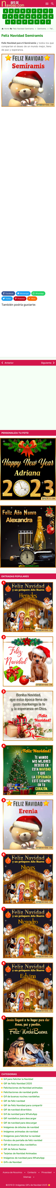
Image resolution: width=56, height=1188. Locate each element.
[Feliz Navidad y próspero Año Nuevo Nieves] (28, 879)
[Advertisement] (28, 138)
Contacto (31, 1172)
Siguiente (46, 362)
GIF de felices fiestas (15, 1149)
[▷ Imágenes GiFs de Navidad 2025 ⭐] (12, 3)
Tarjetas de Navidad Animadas (20, 1153)
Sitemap (27, 1177)
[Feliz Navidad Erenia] (28, 824)
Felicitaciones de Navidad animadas (23, 1087)
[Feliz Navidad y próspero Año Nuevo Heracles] (28, 607)
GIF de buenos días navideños (20, 1144)
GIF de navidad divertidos (18, 1109)
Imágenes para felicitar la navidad (22, 1136)
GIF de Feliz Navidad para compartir (23, 1105)
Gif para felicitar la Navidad (18, 1079)
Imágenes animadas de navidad (21, 1131)
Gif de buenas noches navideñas (22, 1096)
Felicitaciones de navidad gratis (21, 1092)
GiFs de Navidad (13, 1162)
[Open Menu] (47, 3)
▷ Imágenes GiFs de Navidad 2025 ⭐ (31, 1185)
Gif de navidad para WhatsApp (20, 1114)
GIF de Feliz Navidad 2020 (18, 1083)
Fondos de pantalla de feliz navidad (23, 1140)
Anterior (9, 362)
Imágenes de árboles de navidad (21, 1127)
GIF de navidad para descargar (20, 1122)
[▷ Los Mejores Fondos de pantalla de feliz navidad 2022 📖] (28, 661)
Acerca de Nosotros (12, 1172)
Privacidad (46, 1172)
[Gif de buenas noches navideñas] (28, 1042)
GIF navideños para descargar (20, 1118)
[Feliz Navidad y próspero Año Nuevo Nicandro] (28, 933)
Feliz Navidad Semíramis (22, 35)
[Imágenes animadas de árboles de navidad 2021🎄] (28, 770)
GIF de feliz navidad (14, 1100)
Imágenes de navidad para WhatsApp (24, 1157)
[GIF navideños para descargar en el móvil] (28, 716)
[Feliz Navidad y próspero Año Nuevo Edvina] (28, 988)
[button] (5, 11)
